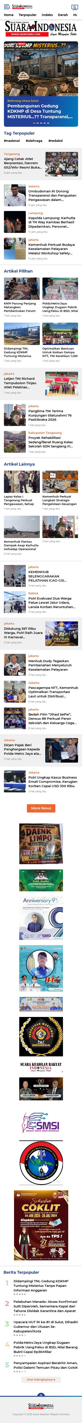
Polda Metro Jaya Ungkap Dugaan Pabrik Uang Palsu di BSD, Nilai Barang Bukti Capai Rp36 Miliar (60, 307)
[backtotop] (41, 1397)
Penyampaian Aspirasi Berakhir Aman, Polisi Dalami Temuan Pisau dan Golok (46, 1365)
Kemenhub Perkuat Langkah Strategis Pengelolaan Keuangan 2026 (59, 500)
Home (9, 15)
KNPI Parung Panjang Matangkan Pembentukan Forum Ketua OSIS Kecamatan (21, 307)
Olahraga (35, 141)
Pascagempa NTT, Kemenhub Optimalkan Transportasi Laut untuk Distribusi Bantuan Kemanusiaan (53, 692)
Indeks (47, 15)
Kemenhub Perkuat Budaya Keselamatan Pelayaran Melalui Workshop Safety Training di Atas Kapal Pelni (51, 249)
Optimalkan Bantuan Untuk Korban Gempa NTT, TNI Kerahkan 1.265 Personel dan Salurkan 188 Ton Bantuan (60, 352)
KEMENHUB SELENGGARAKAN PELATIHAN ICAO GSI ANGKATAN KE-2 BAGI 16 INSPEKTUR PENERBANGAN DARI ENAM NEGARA (52, 576)
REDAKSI (57, 141)
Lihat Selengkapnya (40, 1379)
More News (41, 808)
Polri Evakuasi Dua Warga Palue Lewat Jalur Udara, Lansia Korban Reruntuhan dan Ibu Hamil (50, 602)
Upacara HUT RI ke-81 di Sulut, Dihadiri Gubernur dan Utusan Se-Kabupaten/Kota (46, 1326)
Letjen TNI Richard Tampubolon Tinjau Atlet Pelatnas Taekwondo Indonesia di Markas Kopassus (22, 382)
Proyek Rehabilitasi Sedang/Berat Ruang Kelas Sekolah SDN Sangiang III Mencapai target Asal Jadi (50, 442)
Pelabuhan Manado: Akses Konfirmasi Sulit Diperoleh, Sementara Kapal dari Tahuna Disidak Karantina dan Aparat (45, 1306)
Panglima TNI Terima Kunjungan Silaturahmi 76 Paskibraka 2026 (50, 415)
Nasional (13, 141)
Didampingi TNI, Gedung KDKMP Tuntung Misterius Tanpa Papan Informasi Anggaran (21, 352)
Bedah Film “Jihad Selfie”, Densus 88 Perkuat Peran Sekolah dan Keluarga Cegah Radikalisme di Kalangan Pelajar (52, 718)
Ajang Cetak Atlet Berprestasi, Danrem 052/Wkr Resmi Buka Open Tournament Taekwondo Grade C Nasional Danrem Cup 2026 (22, 163)
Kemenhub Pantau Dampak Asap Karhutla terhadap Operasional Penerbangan (21, 545)
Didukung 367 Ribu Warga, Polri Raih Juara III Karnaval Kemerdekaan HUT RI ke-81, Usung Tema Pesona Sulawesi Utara (23, 632)
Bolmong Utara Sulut (23, 100)
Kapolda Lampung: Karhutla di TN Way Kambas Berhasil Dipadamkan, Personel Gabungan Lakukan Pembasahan (51, 222)
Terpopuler (28, 15)
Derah (63, 15)
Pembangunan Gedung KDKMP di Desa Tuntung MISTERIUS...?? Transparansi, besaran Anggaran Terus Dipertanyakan (38, 117)
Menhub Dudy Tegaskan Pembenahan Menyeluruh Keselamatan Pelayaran (50, 665)
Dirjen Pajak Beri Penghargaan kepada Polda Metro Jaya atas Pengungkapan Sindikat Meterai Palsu (22, 749)
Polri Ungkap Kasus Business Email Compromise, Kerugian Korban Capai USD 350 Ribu (52, 781)
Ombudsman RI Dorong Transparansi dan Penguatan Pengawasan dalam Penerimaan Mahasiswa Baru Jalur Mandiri (52, 195)
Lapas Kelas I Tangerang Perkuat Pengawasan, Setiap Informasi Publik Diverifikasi (19, 500)
